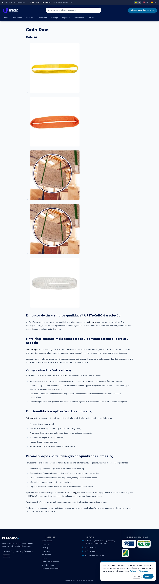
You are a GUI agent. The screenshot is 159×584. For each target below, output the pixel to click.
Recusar (137, 576)
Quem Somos (17, 17)
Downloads (43, 17)
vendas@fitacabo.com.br (64, 2)
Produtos (29, 17)
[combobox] (73, 10)
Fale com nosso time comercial (142, 10)
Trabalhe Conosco (49, 565)
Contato (91, 17)
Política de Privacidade (50, 562)
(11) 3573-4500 (34, 2)
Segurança (66, 17)
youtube (6, 556)
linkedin (28, 552)
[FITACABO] (10, 10)
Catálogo (54, 17)
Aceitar (148, 576)
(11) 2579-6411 (46, 2)
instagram (7, 552)
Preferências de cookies (51, 568)
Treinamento (79, 17)
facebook (18, 552)
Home (6, 17)
